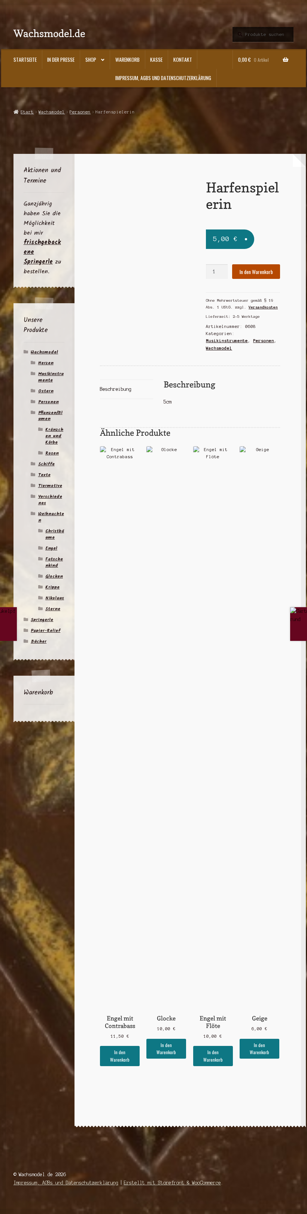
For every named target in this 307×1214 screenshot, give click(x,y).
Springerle (42, 619)
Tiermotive (50, 485)
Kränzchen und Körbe (54, 436)
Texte (44, 474)
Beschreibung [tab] (115, 389)
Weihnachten (51, 517)
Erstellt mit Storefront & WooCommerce (172, 1182)
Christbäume (54, 534)
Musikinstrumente (227, 340)
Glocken (54, 576)
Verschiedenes (50, 499)
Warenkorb (127, 59)
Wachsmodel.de (49, 33)
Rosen (52, 453)
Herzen (46, 362)
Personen (80, 112)
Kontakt (182, 59)
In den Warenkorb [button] (120, 1055)
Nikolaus (54, 598)
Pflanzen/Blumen (50, 416)
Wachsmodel (52, 112)
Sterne (52, 608)
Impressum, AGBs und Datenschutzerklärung (163, 78)
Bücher (38, 641)
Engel (51, 548)
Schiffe (46, 464)
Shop (90, 59)
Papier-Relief (45, 630)
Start (27, 112)
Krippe (52, 587)
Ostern (46, 391)
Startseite (25, 59)
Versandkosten (263, 307)
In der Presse (61, 59)
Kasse (156, 59)
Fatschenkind (54, 562)
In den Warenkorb (256, 272)
